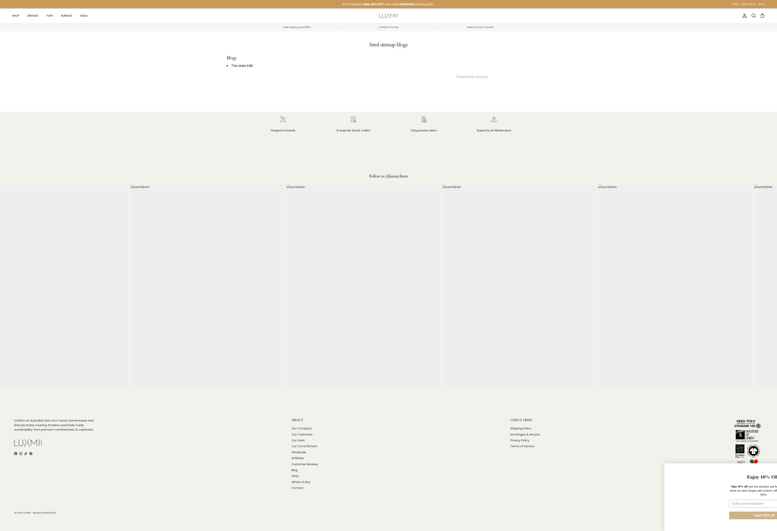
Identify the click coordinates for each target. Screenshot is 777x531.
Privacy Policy (519, 440)
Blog (294, 470)
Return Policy (748, 4)
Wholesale (299, 452)
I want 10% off (738, 515)
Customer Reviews (305, 464)
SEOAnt (482, 76)
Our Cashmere (302, 434)
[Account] (744, 15)
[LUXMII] (388, 16)
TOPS (49, 16)
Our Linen (298, 440)
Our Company (302, 428)
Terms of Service (522, 446)
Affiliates (298, 458)
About (761, 4)
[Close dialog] (772, 467)
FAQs (735, 4)
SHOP (15, 16)
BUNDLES (66, 16)
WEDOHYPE (50, 512)
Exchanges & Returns (525, 434)
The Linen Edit (242, 65)
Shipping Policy (520, 428)
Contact (298, 488)
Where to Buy (301, 482)
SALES (84, 16)
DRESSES (32, 16)
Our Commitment (304, 446)
